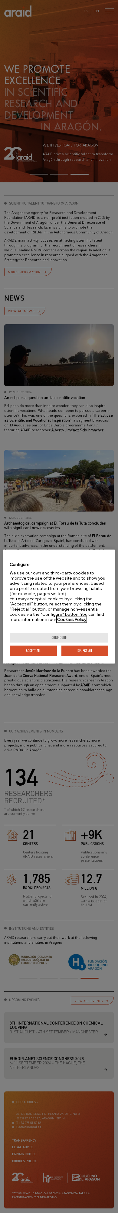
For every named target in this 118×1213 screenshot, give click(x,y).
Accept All (33, 650)
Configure (59, 637)
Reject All (84, 650)
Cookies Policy (71, 619)
